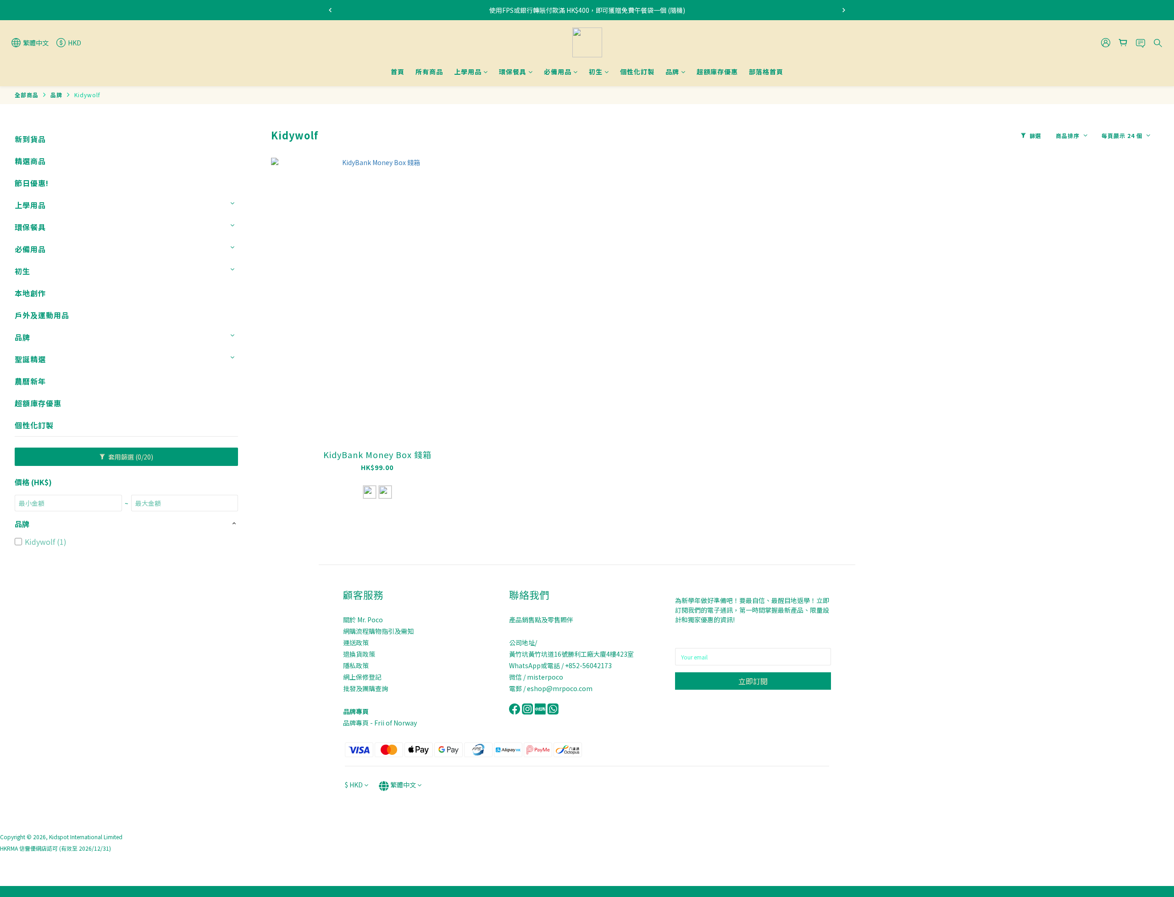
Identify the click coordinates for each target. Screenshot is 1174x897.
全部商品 (27, 95)
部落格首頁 (766, 71)
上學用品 (468, 71)
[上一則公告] (330, 10)
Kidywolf (87, 95)
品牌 (672, 71)
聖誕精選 (30, 359)
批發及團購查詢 (365, 688)
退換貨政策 (359, 654)
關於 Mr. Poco (363, 619)
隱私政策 (356, 665)
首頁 (397, 71)
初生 (596, 71)
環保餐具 (512, 71)
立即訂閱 (753, 681)
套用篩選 (130, 456)
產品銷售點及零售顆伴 (541, 619)
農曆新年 (30, 381)
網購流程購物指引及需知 (378, 631)
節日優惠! (32, 182)
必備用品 (557, 71)
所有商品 (429, 71)
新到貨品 (30, 138)
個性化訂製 (637, 71)
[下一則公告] (844, 10)
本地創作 (30, 293)
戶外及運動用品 (42, 315)
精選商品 (30, 160)
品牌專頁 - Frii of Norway (380, 722)
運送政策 (356, 642)
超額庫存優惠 (717, 71)
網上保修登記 (362, 676)
